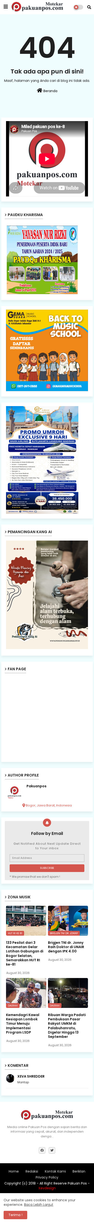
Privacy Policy (47, 1177)
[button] (89, 7)
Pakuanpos (37, 786)
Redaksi (32, 1171)
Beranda (49, 91)
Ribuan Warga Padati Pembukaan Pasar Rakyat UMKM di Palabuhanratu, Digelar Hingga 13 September (67, 1026)
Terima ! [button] (15, 1215)
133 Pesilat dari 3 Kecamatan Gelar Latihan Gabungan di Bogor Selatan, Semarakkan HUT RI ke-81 (24, 953)
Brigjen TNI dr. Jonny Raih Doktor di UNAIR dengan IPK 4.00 (66, 947)
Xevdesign (47, 1188)
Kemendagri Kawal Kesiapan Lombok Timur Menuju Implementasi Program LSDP (22, 1023)
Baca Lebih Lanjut (38, 1204)
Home (14, 1171)
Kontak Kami (55, 1171)
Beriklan (79, 1171)
